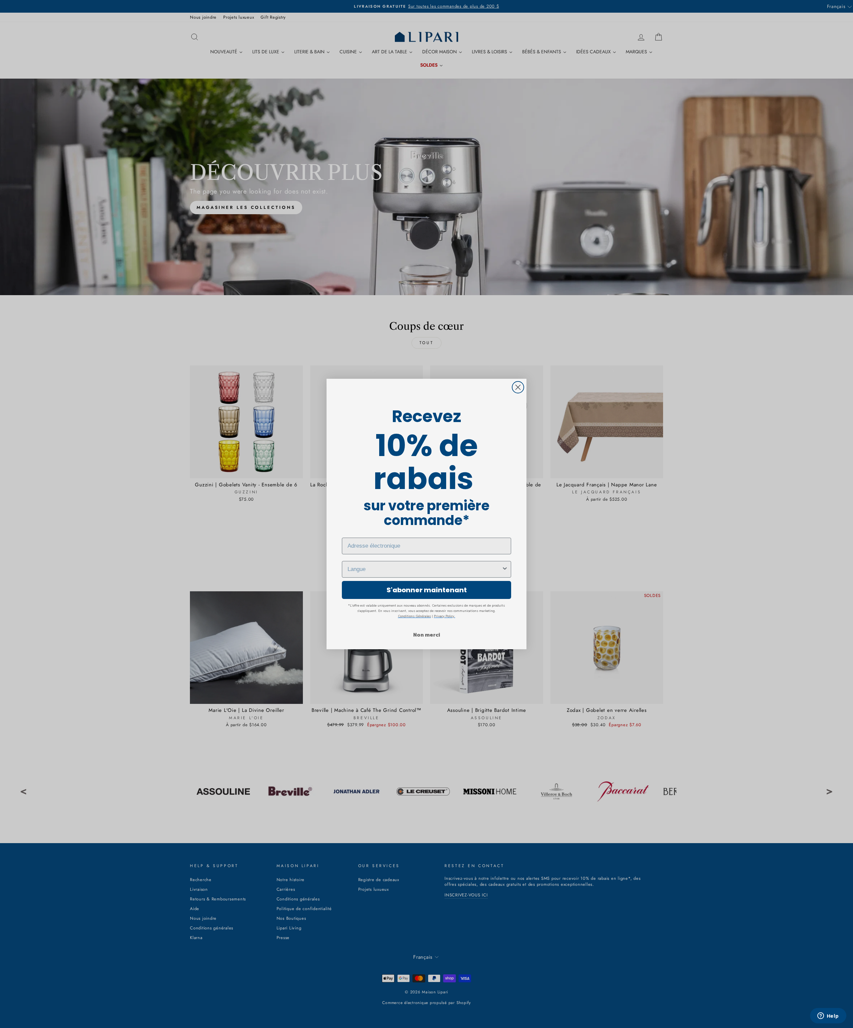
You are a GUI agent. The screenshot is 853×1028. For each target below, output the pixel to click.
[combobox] (424, 569)
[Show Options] (504, 569)
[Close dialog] (518, 387)
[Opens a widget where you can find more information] (828, 1016)
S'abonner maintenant (427, 590)
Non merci (426, 635)
